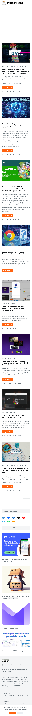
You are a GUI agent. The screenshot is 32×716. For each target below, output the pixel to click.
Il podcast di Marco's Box (9, 66)
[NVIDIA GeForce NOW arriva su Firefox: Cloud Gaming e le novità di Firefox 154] (16, 344)
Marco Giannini (21, 66)
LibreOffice (5, 184)
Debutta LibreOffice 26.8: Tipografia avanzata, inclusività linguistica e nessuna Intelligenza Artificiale (15, 189)
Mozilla (9, 358)
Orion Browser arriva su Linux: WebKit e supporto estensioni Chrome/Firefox (13, 308)
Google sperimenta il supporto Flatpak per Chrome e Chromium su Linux (15, 254)
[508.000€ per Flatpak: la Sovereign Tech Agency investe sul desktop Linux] (16, 107)
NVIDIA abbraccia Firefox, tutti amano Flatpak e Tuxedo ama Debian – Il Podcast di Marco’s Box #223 (15, 71)
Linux (8, 121)
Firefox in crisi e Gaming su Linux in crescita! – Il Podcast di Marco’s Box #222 (15, 470)
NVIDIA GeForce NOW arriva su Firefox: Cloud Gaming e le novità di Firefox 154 (15, 363)
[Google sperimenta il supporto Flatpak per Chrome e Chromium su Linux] (16, 235)
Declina (20, 713)
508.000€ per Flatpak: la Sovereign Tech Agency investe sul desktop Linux (14, 126)
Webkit (13, 303)
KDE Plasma (9, 412)
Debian (4, 412)
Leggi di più (8, 88)
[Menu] (26, 3)
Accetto (12, 713)
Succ (26, 500)
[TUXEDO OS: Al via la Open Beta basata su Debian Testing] (16, 399)
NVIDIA (13, 358)
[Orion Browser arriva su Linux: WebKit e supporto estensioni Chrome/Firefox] (16, 290)
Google (8, 249)
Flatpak (4, 121)
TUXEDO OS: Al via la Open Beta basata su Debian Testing (13, 416)
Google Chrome (15, 249)
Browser (4, 303)
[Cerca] (29, 2)
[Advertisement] (16, 22)
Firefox (4, 358)
